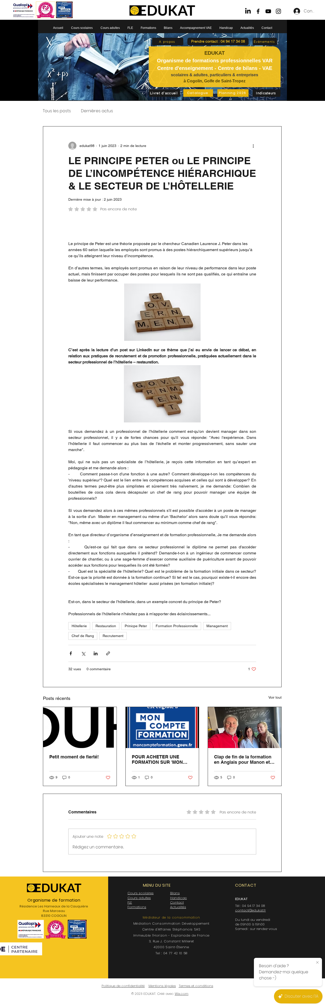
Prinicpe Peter (136, 626)
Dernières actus (97, 111)
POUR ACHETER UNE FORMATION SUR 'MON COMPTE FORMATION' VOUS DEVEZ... (157, 759)
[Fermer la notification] (317, 962)
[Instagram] (278, 11)
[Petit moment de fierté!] (80, 727)
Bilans (175, 893)
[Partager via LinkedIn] (95, 653)
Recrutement (113, 636)
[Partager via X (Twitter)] (83, 653)
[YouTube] (268, 11)
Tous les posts (57, 111)
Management (217, 626)
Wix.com (181, 993)
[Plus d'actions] (253, 146)
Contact (177, 902)
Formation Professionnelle (177, 626)
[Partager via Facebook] (70, 653)
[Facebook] (258, 11)
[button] (218, 41)
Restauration (105, 626)
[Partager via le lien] (108, 653)
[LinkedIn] (248, 11)
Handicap (178, 898)
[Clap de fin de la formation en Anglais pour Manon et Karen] (244, 727)
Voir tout (275, 697)
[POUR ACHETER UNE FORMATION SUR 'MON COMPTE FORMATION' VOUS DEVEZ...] (162, 727)
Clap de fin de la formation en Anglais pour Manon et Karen (242, 759)
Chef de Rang (83, 636)
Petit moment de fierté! (74, 756)
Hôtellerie (79, 626)
